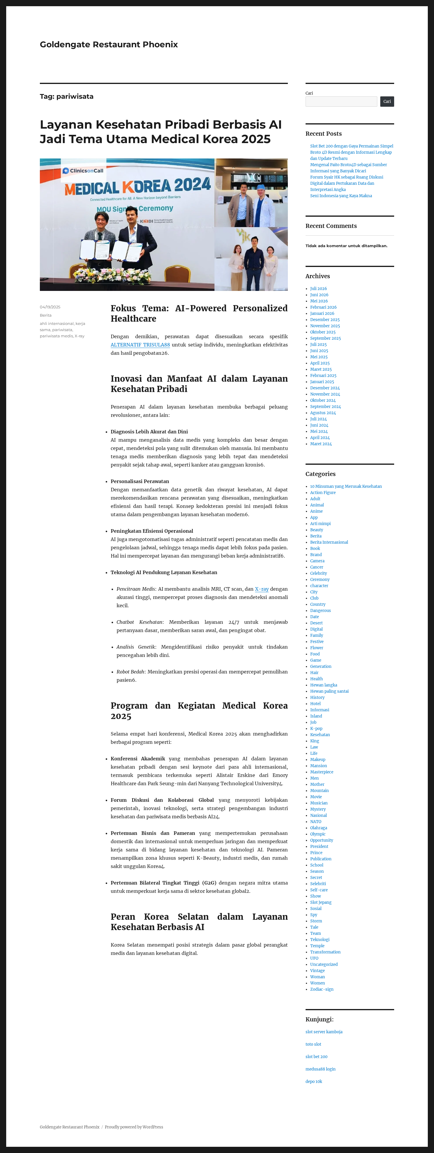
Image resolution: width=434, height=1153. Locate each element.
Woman (317, 976)
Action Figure (323, 492)
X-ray (262, 589)
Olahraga (318, 827)
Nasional (318, 815)
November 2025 (325, 325)
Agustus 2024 (323, 412)
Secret (316, 877)
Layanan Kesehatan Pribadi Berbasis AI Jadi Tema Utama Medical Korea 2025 (161, 131)
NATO (315, 821)
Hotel (315, 703)
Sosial (316, 908)
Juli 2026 (318, 288)
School (316, 865)
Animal (317, 505)
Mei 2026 (319, 301)
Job (313, 722)
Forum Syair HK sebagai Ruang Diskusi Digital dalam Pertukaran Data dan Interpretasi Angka (346, 183)
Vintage (317, 970)
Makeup (317, 759)
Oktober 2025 (323, 332)
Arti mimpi (320, 523)
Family (316, 635)
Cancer (316, 567)
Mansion (318, 765)
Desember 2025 (325, 319)
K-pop (316, 728)
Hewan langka (323, 685)
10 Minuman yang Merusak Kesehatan (346, 486)
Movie (316, 796)
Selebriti (318, 883)
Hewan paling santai (329, 691)
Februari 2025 (323, 375)
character (319, 585)
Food (315, 654)
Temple (317, 945)
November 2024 (325, 394)
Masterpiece (321, 772)
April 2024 (320, 437)
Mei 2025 (319, 356)
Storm (316, 921)
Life (313, 753)
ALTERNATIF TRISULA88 (140, 345)
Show (315, 896)
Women (317, 983)
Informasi (319, 709)
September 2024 (325, 406)
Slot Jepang (321, 902)
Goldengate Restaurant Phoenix (109, 44)
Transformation (325, 952)
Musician (319, 803)
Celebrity (318, 573)
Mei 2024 (319, 431)
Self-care (319, 890)
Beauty (316, 529)
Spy (313, 914)
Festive (317, 641)
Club (314, 598)
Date (314, 616)
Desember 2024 (325, 388)
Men (314, 778)
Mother (317, 784)
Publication (321, 858)
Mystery (318, 809)
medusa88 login (321, 1069)
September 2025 (325, 338)
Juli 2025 (318, 344)
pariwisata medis (56, 335)
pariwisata (62, 329)
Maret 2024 (321, 443)
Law (314, 747)
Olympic (318, 834)
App (314, 517)
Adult (315, 498)
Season (317, 871)
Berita (46, 315)
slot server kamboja (324, 1031)
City (313, 592)
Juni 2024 (319, 425)
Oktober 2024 (323, 400)
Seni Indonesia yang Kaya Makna (341, 195)
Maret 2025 (321, 369)
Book (315, 548)
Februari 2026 (323, 307)
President (319, 846)
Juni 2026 (319, 294)
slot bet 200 (316, 1056)
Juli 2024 (318, 419)
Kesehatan (320, 734)
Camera (317, 560)
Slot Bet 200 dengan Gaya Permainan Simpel (351, 146)
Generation (321, 666)
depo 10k (314, 1081)
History (317, 697)
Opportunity (321, 840)
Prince (316, 852)
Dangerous (320, 610)
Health (316, 678)
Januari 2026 (322, 313)
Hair (314, 672)
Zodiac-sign (322, 989)
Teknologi (319, 939)
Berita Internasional (329, 542)
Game (315, 660)
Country (317, 604)
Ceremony (319, 579)
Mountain (319, 790)
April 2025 (320, 363)
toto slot (313, 1044)
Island (316, 716)
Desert (316, 623)
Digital (316, 629)
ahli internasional (57, 323)
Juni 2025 (319, 350)
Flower (316, 647)
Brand (316, 554)
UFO (314, 958)
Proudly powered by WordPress (134, 1127)
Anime (316, 511)
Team (315, 933)
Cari (309, 93)
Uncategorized (324, 964)
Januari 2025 (322, 381)
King (314, 741)
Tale (314, 927)
